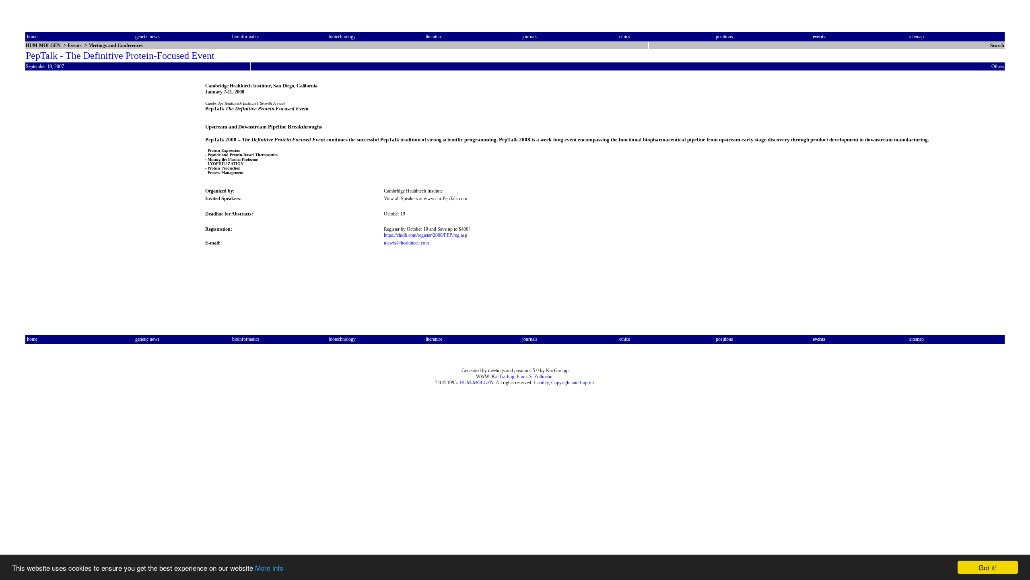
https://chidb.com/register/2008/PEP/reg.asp (425, 235)
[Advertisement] (59, 202)
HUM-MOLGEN (476, 382)
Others (997, 66)
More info (269, 568)
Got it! (987, 567)
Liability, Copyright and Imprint (564, 382)
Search (997, 45)
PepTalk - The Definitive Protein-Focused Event (120, 55)
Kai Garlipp (503, 376)
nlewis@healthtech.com (406, 243)
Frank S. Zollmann (534, 376)
